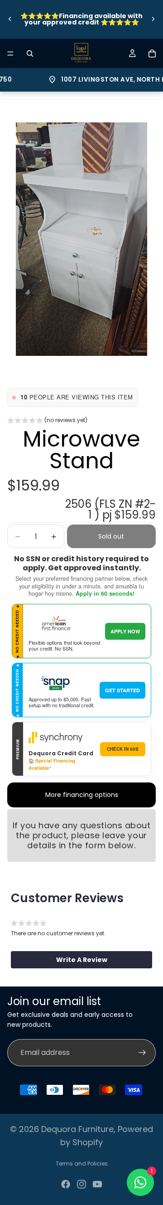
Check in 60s (123, 749)
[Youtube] (97, 1184)
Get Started (122, 690)
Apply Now (125, 631)
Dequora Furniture (77, 1129)
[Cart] (152, 53)
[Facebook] (65, 1184)
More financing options (81, 794)
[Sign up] (142, 1052)
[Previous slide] (10, 19)
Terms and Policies (82, 1163)
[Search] (30, 53)
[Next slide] (153, 19)
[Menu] (10, 53)
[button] (47, 421)
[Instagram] (81, 1184)
